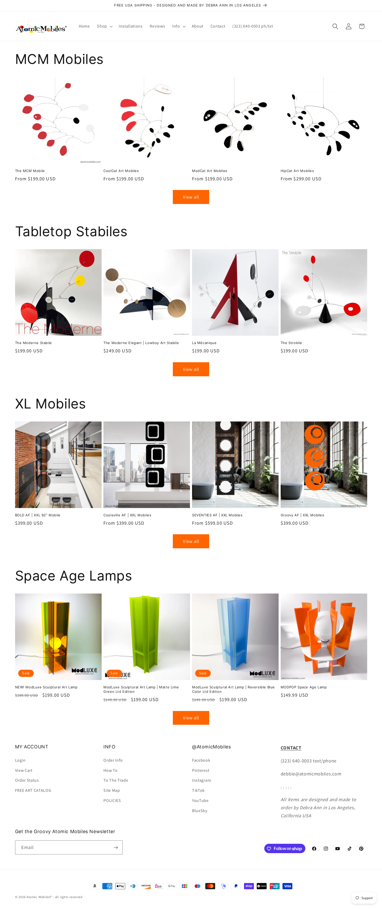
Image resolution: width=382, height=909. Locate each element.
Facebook (201, 760)
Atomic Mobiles (38, 897)
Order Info (113, 760)
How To (110, 770)
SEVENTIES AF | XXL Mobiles (217, 515)
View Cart (23, 770)
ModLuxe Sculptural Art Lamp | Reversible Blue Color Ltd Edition (233, 689)
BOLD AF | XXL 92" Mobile (38, 515)
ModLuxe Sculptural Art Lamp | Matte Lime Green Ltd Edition (141, 689)
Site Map (111, 790)
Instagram (201, 780)
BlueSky (199, 810)
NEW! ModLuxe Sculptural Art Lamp (46, 687)
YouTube (200, 800)
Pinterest (200, 770)
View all (191, 197)
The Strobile (291, 343)
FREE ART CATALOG (33, 790)
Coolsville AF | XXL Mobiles (127, 515)
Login (20, 760)
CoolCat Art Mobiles (121, 171)
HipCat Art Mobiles (297, 171)
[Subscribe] (115, 847)
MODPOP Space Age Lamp (304, 687)
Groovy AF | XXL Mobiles (302, 515)
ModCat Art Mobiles (209, 171)
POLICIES (112, 800)
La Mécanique (204, 343)
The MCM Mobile (30, 171)
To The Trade (115, 780)
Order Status (27, 780)
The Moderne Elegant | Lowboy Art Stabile (141, 343)
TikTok (198, 790)
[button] (104, 26)
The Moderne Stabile (33, 343)
